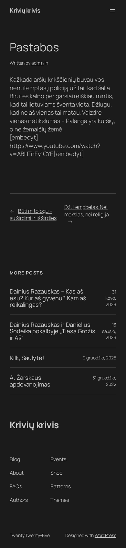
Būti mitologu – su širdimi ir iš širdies (33, 214)
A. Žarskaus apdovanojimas (30, 381)
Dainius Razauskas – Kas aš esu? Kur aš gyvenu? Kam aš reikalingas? (48, 298)
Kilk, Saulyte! (27, 358)
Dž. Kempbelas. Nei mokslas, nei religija (86, 210)
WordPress (105, 535)
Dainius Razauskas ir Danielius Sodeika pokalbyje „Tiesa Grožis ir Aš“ (52, 331)
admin (37, 63)
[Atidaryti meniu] (112, 11)
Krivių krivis (25, 10)
